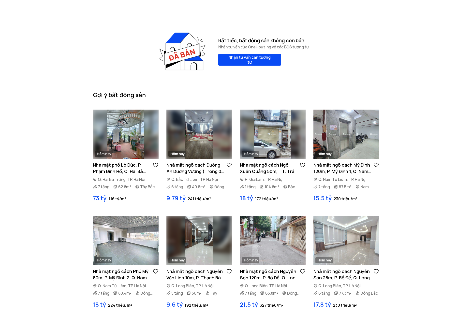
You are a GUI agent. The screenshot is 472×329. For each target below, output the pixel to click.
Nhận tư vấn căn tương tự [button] (249, 60)
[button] (156, 165)
